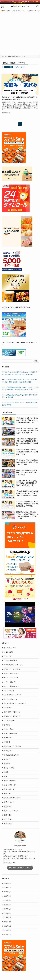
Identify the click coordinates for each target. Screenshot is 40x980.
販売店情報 (7, 806)
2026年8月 (7, 883)
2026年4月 (7, 900)
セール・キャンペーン (11, 673)
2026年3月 (7, 904)
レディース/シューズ (10, 699)
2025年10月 (8, 926)
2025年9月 (7, 930)
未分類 (6, 772)
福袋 (5, 776)
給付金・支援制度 (10, 780)
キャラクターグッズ (10, 660)
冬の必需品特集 (9, 720)
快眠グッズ (7, 738)
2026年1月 (7, 913)
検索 (35, 361)
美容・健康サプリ (10, 789)
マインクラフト (9, 690)
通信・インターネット (11, 811)
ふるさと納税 (8, 652)
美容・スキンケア (10, 785)
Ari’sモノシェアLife (20, 6)
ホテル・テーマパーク (11, 677)
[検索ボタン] (37, 6)
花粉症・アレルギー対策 (12, 798)
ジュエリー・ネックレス (12, 669)
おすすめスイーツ (10, 647)
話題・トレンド (9, 802)
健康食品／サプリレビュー (12, 716)
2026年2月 (7, 909)
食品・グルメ (8, 823)
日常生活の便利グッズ (11, 755)
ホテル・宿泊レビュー (11, 686)
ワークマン (7, 708)
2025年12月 (8, 917)
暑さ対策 (7, 763)
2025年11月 (7, 922)
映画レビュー (8, 759)
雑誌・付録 (7, 815)
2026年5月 (7, 896)
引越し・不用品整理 (10, 733)
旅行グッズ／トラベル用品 (12, 746)
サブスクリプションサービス (13, 665)
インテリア (7, 656)
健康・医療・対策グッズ (12, 712)
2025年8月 (7, 934)
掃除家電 (7, 742)
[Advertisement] (20, 34)
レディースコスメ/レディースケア (15, 703)
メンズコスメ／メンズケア (12, 695)
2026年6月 (7, 892)
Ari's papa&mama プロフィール (20, 867)
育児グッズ (7, 793)
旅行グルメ (7, 750)
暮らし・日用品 (8, 67)
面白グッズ (7, 819)
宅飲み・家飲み (9, 729)
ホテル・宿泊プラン (10, 682)
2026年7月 (7, 887)
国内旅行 (7, 725)
